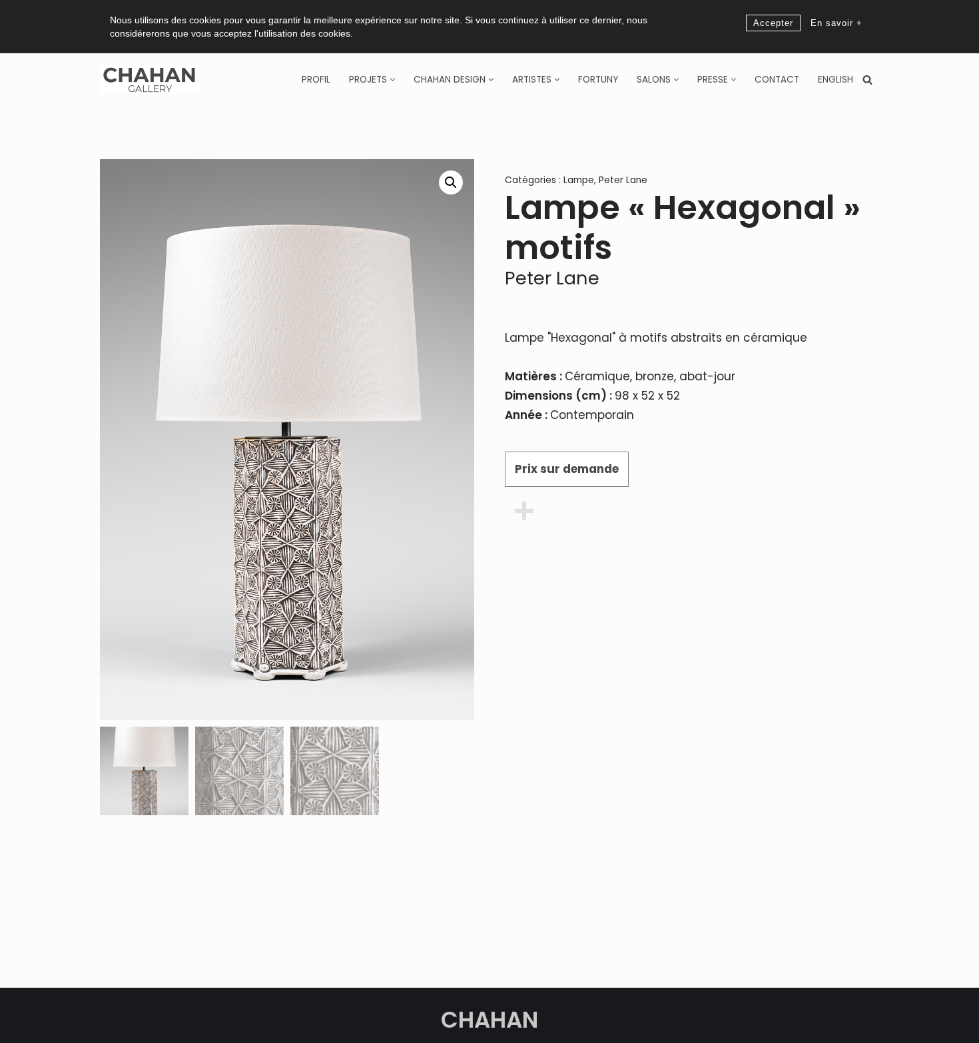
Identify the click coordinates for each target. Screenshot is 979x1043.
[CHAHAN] (150, 79)
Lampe (578, 180)
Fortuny (598, 79)
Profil (316, 79)
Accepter (773, 23)
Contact (777, 79)
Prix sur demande (567, 469)
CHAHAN (489, 1020)
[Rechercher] (867, 80)
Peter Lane (623, 180)
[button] (392, 79)
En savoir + (836, 23)
